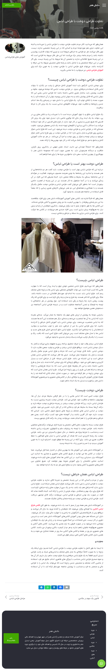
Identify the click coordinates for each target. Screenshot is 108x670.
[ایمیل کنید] (67, 587)
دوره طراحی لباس (92, 634)
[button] (104, 5)
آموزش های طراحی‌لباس (15, 57)
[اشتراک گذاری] (60, 587)
